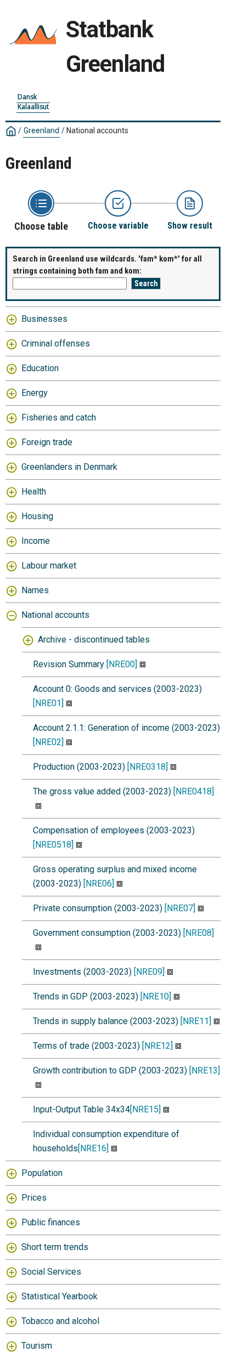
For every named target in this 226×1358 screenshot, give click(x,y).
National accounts (55, 615)
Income (35, 541)
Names (35, 590)
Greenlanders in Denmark (69, 467)
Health (33, 491)
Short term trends (54, 1247)
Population (42, 1173)
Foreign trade (46, 442)
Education (40, 368)
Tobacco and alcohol (60, 1321)
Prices (34, 1197)
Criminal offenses (55, 343)
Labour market (48, 565)
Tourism (36, 1345)
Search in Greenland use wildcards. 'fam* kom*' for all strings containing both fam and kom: (107, 265)
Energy (34, 393)
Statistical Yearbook (59, 1296)
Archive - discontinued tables (94, 639)
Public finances (50, 1222)
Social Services (51, 1271)
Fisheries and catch (58, 417)
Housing (37, 516)
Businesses (44, 319)
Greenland (41, 130)
